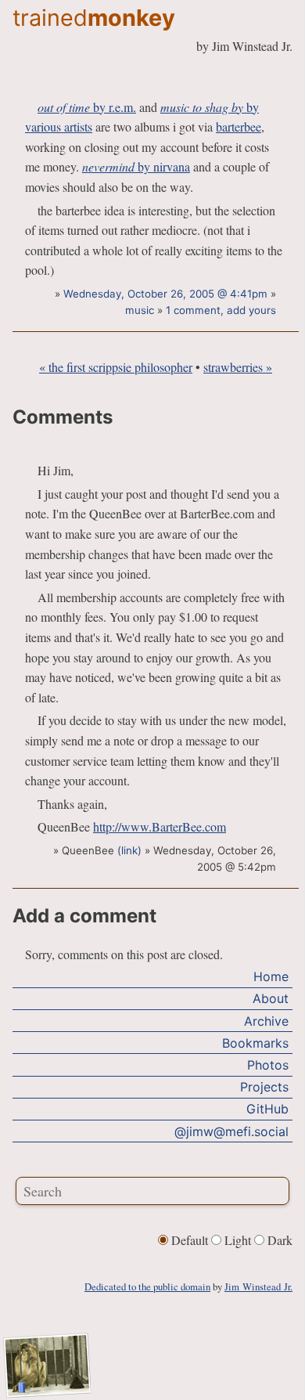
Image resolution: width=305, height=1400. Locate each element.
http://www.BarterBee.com (159, 826)
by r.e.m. (87, 107)
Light (237, 1240)
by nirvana (136, 166)
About (271, 998)
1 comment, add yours (221, 310)
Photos (268, 1065)
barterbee (238, 126)
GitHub (267, 1109)
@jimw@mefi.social (231, 1131)
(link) (129, 850)
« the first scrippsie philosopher (115, 367)
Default (189, 1240)
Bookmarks (255, 1043)
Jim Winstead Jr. (258, 1286)
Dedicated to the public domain (147, 1286)
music (139, 310)
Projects (264, 1087)
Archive (266, 1021)
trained (94, 17)
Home (271, 976)
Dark (278, 1240)
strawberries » (237, 367)
